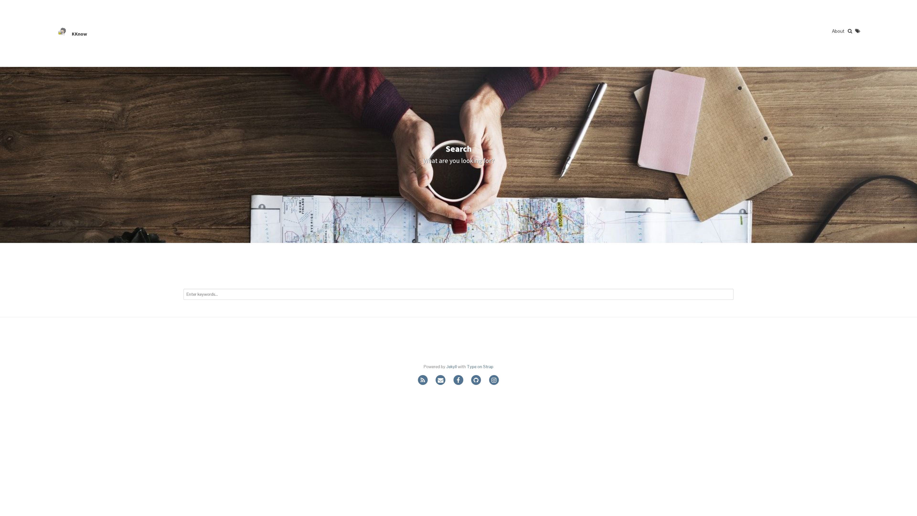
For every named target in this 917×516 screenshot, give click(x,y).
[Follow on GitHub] (480, 379)
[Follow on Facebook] (462, 379)
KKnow (79, 34)
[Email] (444, 379)
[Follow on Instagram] (497, 379)
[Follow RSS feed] (427, 379)
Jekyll (451, 366)
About (838, 31)
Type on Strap (480, 366)
